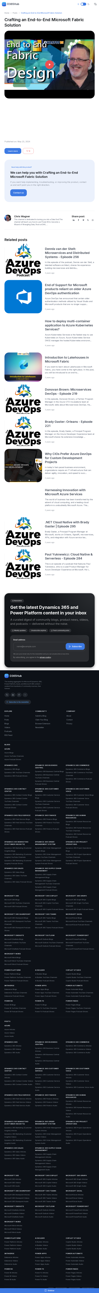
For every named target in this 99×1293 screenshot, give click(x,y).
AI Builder (40, 970)
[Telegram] (83, 220)
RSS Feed (8, 735)
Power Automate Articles (75, 1257)
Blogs (6, 724)
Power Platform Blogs (12, 974)
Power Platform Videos (13, 1245)
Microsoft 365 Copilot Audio (45, 1186)
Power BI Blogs (10, 1005)
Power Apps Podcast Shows (46, 996)
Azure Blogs (9, 753)
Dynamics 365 (11, 765)
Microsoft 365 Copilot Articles (46, 1179)
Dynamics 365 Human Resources (76, 816)
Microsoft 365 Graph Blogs (76, 900)
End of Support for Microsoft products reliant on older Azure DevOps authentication (68, 289)
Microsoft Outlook (45, 935)
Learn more (13, 151)
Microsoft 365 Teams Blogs (45, 918)
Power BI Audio (10, 1279)
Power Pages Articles (74, 1273)
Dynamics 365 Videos (12, 1049)
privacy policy (45, 657)
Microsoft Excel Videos (74, 1198)
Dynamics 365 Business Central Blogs (49, 771)
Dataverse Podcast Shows (14, 996)
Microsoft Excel (74, 914)
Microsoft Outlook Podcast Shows (48, 946)
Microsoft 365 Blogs (12, 900)
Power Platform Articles (13, 1242)
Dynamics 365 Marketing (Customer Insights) (16, 843)
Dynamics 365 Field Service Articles (18, 1099)
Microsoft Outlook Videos (44, 1213)
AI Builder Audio (41, 1249)
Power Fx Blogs (41, 1005)
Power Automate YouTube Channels (79, 993)
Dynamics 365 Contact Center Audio (18, 1084)
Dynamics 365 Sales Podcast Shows (18, 882)
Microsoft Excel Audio (74, 1201)
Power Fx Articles (41, 1273)
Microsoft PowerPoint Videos (77, 1213)
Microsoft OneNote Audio (14, 1217)
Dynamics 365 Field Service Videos (17, 1102)
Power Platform (12, 970)
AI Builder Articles (41, 1242)
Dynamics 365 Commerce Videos (78, 1049)
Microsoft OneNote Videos (14, 1213)
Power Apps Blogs (42, 989)
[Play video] (49, 64)
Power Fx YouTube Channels (46, 1008)
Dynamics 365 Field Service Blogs (17, 819)
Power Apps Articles (42, 1257)
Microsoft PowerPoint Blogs (76, 939)
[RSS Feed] (25, 695)
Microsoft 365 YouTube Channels (17, 903)
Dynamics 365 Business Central (46, 766)
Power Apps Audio (42, 1264)
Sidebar (51, 1290)
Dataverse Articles (11, 1257)
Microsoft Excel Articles (75, 1195)
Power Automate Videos (75, 1261)
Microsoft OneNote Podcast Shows (17, 949)
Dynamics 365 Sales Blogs (14, 872)
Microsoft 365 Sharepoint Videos (16, 1198)
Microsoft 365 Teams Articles (46, 1195)
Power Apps (41, 985)
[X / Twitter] (7, 695)
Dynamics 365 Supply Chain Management (48, 869)
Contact (69, 720)
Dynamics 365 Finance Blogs (46, 819)
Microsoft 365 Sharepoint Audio (16, 1201)
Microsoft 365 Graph (76, 896)
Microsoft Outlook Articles (45, 1210)
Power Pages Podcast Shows (77, 1011)
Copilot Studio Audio (73, 1249)
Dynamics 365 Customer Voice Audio (80, 1087)
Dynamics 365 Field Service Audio (17, 1105)
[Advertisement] (49, 121)
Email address (19, 640)
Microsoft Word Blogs (12, 957)
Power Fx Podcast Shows (44, 1011)
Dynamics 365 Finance (45, 815)
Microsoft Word (12, 954)
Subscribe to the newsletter (19, 702)
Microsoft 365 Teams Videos (46, 1198)
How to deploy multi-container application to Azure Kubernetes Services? (69, 325)
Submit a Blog (40, 716)
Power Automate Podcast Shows (78, 996)
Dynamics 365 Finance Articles (47, 1099)
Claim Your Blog (41, 720)
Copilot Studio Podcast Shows (77, 981)
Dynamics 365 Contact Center (15, 790)
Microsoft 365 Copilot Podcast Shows (49, 909)
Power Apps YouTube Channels (47, 993)
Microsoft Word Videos (13, 1229)
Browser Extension (42, 724)
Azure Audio (9, 1036)
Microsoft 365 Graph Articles (77, 1179)
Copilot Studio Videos (74, 1245)
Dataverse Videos (11, 1261)
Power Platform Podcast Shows (16, 981)
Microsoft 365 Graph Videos (76, 1183)
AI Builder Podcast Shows (44, 981)
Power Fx (39, 1001)
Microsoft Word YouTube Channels (17, 961)
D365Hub (13, 4)
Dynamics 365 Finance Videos (46, 1102)
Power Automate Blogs (74, 989)
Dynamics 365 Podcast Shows (15, 776)
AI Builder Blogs (41, 974)
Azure (7, 749)
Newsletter (39, 727)
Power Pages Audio (73, 1279)
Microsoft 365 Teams (45, 914)
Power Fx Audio (41, 1279)
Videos (7, 727)
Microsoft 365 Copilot (46, 896)
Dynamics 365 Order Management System (45, 843)
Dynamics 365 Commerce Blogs (78, 769)
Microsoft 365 (11, 896)
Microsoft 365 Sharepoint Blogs (16, 918)
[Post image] (23, 260)
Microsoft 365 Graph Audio (76, 1186)
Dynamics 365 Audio (12, 1052)
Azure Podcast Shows (12, 759)
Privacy (69, 724)
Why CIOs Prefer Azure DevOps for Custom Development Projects (68, 458)
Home (6, 13)
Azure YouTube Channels (14, 756)
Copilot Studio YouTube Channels (78, 977)
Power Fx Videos (41, 1276)
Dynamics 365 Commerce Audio (78, 1052)
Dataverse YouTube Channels (15, 993)
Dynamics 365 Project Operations (77, 843)
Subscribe (77, 646)
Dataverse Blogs (10, 989)
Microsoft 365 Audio (12, 1186)
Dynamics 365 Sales (13, 868)
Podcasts (8, 731)
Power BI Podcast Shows (13, 1011)
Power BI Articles (10, 1273)
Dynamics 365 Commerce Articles (79, 1046)
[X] (88, 220)
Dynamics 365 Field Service (17, 815)
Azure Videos (9, 1033)
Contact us (18, 192)
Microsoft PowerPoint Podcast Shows (80, 949)
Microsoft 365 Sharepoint (17, 914)
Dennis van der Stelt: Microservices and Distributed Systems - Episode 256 (67, 253)
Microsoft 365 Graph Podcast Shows (80, 909)
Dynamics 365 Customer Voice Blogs (80, 795)
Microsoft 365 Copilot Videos (46, 1183)
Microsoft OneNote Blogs (13, 939)
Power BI (8, 1001)
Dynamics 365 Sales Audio (14, 1158)
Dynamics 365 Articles (12, 1046)
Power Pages (72, 1001)
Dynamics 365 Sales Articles (15, 1152)
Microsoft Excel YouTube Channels (79, 921)
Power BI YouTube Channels (15, 1008)
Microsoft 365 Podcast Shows (15, 906)
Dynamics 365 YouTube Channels (17, 772)
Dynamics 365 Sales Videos (14, 1155)
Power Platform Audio (12, 1249)
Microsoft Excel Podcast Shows (78, 925)
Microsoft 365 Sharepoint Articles (17, 1195)
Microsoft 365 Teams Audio (45, 1201)
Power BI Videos (10, 1276)
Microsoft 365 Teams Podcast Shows (49, 928)
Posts (15, 13)
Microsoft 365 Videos (12, 1183)
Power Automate (74, 985)
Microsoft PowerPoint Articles (77, 1210)
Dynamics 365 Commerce (77, 765)
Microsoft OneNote (14, 935)
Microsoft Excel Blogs (74, 918)
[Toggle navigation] (95, 4)
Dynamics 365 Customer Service (47, 790)
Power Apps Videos (42, 1261)
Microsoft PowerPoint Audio (76, 1217)
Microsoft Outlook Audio (44, 1217)
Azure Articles (9, 1029)
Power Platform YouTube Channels (17, 977)
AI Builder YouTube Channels (46, 977)
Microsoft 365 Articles (12, 1179)
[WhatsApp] (93, 220)
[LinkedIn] (74, 220)
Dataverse (9, 985)
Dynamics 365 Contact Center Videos (18, 1081)
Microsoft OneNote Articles (14, 1210)
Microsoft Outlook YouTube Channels (49, 943)
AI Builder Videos (41, 1245)
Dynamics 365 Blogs (12, 769)
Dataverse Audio (10, 1264)
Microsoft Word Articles (13, 1225)
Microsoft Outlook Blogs (44, 939)
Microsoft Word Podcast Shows (16, 964)
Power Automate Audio (74, 1264)
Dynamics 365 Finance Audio (46, 1105)
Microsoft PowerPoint (77, 935)
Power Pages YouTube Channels (78, 1008)
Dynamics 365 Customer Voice (77, 790)
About (68, 716)
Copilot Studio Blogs (73, 974)
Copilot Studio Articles (74, 1242)
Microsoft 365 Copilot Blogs (45, 900)
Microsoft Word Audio (12, 1232)
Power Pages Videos (73, 1276)
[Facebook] (78, 220)
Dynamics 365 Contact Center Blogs (18, 795)
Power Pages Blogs (73, 1005)
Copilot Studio (73, 970)
